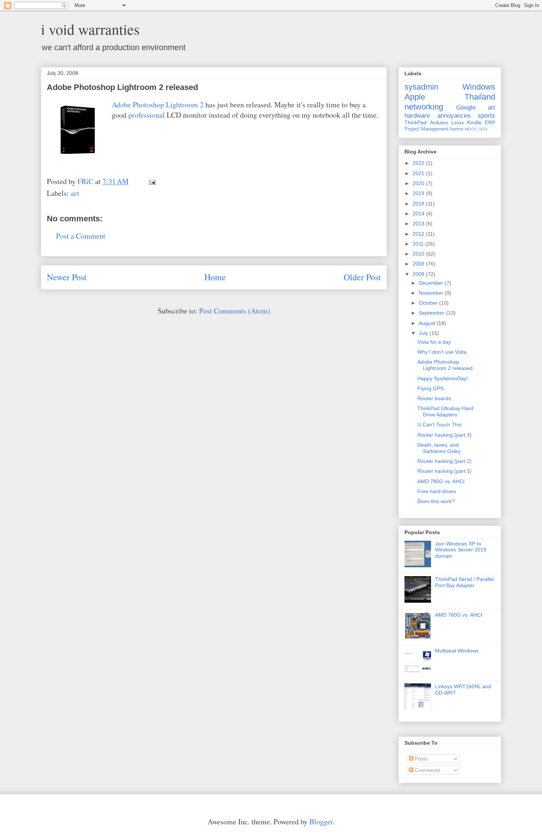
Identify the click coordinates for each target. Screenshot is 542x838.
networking (423, 106)
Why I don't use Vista (441, 352)
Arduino (439, 122)
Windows (478, 86)
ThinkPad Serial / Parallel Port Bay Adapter (464, 582)
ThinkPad (415, 122)
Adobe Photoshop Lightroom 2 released (445, 365)
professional (146, 115)
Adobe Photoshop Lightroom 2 (158, 105)
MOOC (471, 129)
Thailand (480, 96)
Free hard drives (436, 491)
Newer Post (67, 277)
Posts (420, 759)
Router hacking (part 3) (444, 435)
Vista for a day (434, 342)
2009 (419, 264)
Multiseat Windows (457, 651)
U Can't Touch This (439, 424)
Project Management (426, 129)
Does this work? (436, 501)
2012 (419, 234)
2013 (419, 223)
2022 (419, 163)
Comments (426, 770)
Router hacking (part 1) (444, 471)
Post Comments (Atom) (234, 311)
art (75, 193)
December (432, 283)
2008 (419, 274)
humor (456, 129)
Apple (414, 96)
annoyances (453, 115)
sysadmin (421, 86)
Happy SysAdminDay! (442, 378)
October (429, 303)
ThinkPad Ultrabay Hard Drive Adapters (445, 411)
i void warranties (90, 29)
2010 (419, 254)
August (428, 323)
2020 (419, 183)
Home (215, 277)
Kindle (474, 122)
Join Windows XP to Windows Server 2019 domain (460, 550)
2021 (419, 173)
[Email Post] (151, 181)
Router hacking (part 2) (444, 461)
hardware (417, 115)
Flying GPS (430, 388)
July (424, 333)
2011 (419, 244)
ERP (490, 122)
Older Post (362, 277)
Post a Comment (80, 236)
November (432, 293)
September (432, 313)
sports (486, 115)
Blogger (321, 822)
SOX (483, 129)
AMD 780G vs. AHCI (441, 481)
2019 (419, 193)
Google (466, 107)
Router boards (434, 398)
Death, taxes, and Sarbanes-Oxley (439, 448)
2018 (419, 204)
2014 (419, 214)
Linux (457, 122)
